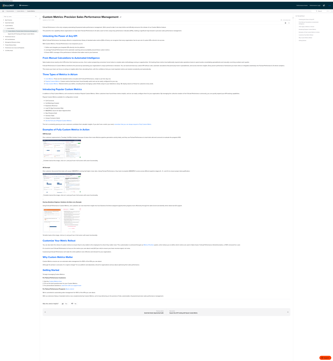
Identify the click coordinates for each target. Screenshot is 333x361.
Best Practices (8, 20)
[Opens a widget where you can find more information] (325, 358)
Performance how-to (10, 36)
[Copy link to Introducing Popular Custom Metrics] (84, 89)
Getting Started (51, 270)
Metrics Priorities (149, 245)
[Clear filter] (36, 16)
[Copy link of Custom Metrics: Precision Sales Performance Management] (120, 17)
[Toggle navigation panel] (40, 18)
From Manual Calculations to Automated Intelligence (71, 58)
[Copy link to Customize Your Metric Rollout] (78, 240)
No (75, 304)
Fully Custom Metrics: (52, 84)
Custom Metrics (20, 11)
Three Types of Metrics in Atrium (60, 74)
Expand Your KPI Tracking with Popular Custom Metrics (21, 34)
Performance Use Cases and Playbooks (14, 48)
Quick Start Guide (9, 23)
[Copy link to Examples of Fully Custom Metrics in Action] (92, 129)
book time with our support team (71, 285)
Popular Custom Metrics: (52, 81)
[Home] (8, 5)
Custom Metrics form (55, 281)
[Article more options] (289, 23)
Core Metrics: (49, 79)
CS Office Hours (9, 50)
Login (329, 5)
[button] (321, 11)
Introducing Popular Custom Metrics (62, 89)
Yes (66, 304)
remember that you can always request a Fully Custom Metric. (133, 124)
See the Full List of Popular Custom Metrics (58, 121)
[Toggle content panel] (293, 18)
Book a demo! (70, 289)
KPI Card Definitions (10, 39)
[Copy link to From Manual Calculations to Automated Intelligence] (102, 58)
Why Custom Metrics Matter (58, 257)
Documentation (10, 11)
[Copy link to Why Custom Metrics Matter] (75, 257)
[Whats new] (324, 5)
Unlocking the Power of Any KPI (60, 36)
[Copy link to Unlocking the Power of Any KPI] (80, 36)
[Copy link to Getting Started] (62, 270)
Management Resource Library (12, 42)
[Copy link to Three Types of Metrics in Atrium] (80, 74)
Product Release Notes (10, 45)
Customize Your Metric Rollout (59, 240)
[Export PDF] (285, 23)
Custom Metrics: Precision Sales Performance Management (22, 31)
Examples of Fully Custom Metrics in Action (66, 129)
